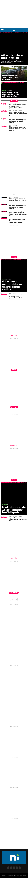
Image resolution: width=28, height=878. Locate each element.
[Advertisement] (14, 14)
